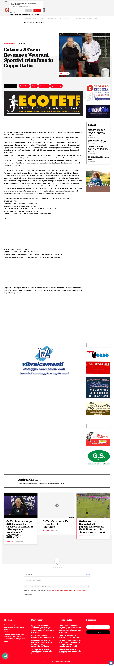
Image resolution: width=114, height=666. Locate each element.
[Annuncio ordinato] (35, 586)
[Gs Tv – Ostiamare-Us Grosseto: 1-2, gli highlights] (57, 505)
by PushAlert (14, 12)
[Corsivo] (28, 586)
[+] (50, 586)
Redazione (46, 530)
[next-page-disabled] (30, 25)
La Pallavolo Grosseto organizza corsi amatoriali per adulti (98, 157)
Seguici (37, 11)
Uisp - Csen (64, 73)
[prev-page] (27, 25)
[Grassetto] (25, 586)
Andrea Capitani (9, 43)
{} (47, 586)
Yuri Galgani (10, 541)
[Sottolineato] (30, 586)
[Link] (45, 586)
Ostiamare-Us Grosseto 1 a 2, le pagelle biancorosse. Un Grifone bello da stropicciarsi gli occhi (98, 148)
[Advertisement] (43, 234)
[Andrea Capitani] (11, 481)
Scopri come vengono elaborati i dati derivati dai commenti (69, 590)
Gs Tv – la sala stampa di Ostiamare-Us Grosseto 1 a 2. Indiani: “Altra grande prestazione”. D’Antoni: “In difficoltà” (98, 132)
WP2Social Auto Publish (50, 665)
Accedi (88, 574)
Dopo (28, 11)
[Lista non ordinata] (38, 586)
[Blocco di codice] (43, 586)
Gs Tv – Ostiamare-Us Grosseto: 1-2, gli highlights (97, 141)
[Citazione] (40, 586)
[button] (95, 8)
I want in (98, 632)
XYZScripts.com (66, 665)
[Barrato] (33, 586)
